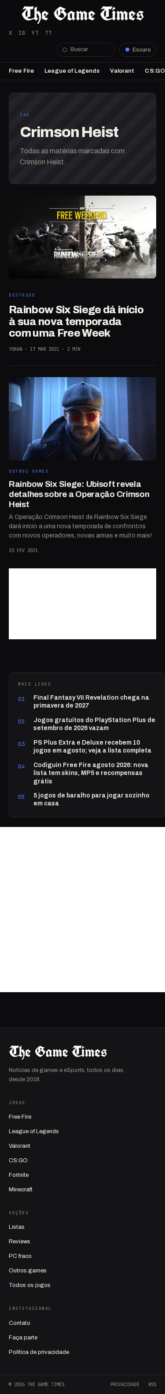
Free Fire (21, 71)
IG (22, 33)
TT (48, 33)
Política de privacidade (39, 1352)
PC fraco (20, 1256)
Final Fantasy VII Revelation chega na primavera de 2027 (91, 701)
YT (35, 33)
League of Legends (71, 71)
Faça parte (23, 1338)
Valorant (122, 71)
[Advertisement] (82, 603)
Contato (19, 1323)
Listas (17, 1227)
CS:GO (155, 71)
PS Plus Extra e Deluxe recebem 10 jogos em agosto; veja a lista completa (92, 746)
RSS (152, 1384)
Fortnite (19, 1175)
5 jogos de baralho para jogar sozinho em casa (91, 799)
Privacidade (124, 1384)
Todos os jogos (30, 1285)
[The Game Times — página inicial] (82, 15)
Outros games (28, 1271)
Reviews (19, 1241)
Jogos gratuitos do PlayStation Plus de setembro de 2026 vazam (94, 724)
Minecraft (21, 1189)
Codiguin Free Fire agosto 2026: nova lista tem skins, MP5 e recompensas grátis (90, 773)
